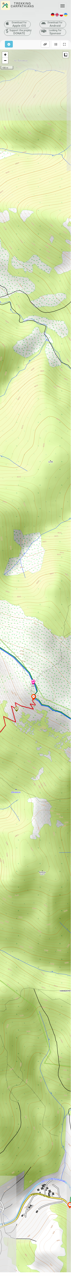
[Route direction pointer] (16, 709)
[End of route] (33, 697)
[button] (56, 44)
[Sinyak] (33, 682)
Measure (66, 55)
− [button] (5, 60)
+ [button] (5, 54)
